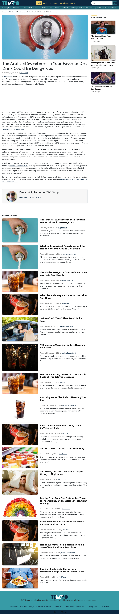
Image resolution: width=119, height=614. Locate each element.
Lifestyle (55, 3)
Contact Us (105, 607)
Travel (44, 3)
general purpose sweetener (13, 129)
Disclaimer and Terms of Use (75, 607)
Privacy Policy (93, 607)
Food (49, 3)
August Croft (62, 228)
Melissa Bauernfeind (68, 280)
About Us (58, 607)
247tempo (65, 434)
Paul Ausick (24, 73)
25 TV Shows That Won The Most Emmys (65, 8)
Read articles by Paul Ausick (30, 197)
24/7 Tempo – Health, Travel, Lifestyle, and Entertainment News (30, 607)
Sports (72, 3)
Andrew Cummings (69, 254)
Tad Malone (63, 454)
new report (8, 76)
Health (39, 3)
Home (4, 12)
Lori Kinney (65, 303)
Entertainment (64, 3)
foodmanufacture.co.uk (18, 166)
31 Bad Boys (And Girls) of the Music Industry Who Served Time (32, 8)
